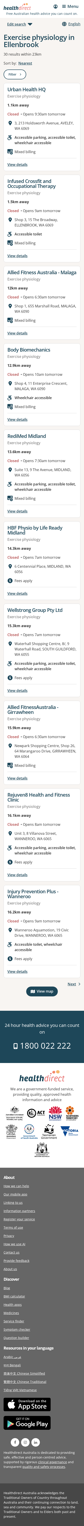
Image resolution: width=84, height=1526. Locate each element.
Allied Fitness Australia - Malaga (41, 272)
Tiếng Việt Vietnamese (20, 1390)
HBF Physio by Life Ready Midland (34, 530)
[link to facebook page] (15, 1442)
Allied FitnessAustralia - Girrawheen (32, 709)
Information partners (19, 1211)
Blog (7, 1288)
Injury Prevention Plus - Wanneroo (32, 894)
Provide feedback (16, 1261)
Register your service (19, 1219)
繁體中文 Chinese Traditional (25, 1382)
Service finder (14, 1321)
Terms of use (13, 1227)
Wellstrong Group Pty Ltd (34, 609)
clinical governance (52, 1462)
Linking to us (13, 1202)
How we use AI (14, 1244)
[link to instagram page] (25, 1442)
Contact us (11, 1252)
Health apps (13, 1304)
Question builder (16, 1338)
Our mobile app (15, 1194)
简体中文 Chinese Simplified (24, 1373)
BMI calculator (14, 1296)
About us (10, 1269)
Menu (72, 6)
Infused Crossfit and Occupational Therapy (31, 183)
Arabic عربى (12, 1357)
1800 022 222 (44, 1045)
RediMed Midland (26, 436)
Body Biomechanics (28, 349)
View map (47, 992)
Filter (17, 75)
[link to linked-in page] (35, 1442)
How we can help (16, 1186)
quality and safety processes (43, 1467)
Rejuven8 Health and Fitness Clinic (38, 797)
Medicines (11, 1313)
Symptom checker (17, 1329)
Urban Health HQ (26, 89)
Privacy (9, 1236)
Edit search (16, 24)
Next (72, 984)
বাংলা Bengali (12, 1365)
